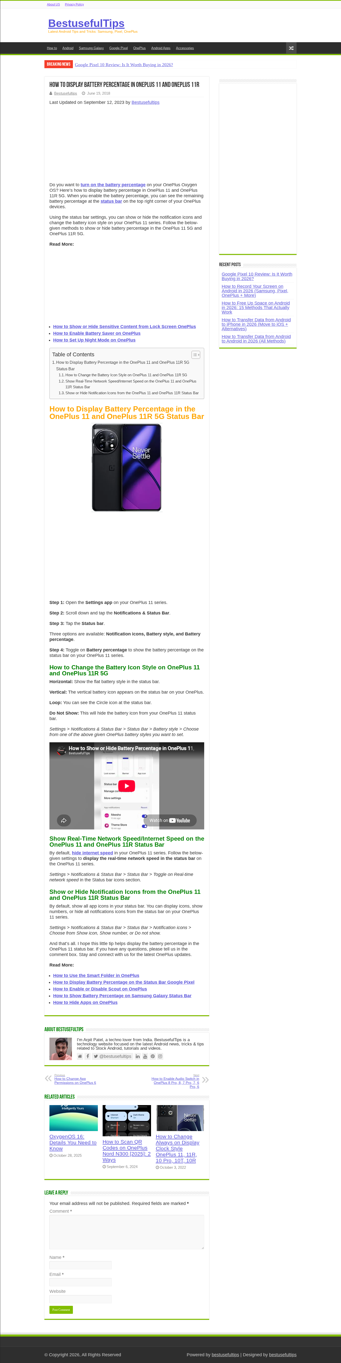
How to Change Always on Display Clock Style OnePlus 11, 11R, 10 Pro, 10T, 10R (177, 1148)
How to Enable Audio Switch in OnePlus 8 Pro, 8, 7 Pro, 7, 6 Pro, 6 (175, 1081)
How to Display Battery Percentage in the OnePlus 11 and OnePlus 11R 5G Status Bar (122, 365)
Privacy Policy (74, 4)
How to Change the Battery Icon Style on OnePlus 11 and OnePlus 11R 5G (126, 375)
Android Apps (160, 48)
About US (53, 4)
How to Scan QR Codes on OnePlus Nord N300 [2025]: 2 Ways (127, 1151)
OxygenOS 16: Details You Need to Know (73, 1142)
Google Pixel (118, 48)
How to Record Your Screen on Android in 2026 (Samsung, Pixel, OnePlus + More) (255, 291)
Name (56, 1257)
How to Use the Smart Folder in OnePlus (96, 975)
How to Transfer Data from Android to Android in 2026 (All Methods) (256, 339)
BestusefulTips (86, 23)
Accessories (185, 48)
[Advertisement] (126, 145)
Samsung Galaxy (91, 48)
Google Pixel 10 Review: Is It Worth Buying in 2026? (124, 64)
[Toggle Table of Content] (193, 355)
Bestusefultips (65, 93)
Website (57, 1291)
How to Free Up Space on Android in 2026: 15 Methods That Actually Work (256, 308)
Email (56, 1274)
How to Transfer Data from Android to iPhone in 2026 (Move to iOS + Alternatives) (256, 324)
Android (67, 48)
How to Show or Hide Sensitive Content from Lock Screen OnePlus (124, 326)
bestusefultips (225, 1354)
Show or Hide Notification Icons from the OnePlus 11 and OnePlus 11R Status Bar (132, 393)
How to (52, 48)
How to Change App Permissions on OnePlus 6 (75, 1079)
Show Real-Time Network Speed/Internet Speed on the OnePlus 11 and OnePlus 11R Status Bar (130, 384)
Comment (60, 1211)
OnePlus (139, 48)
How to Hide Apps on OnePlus (85, 1002)
